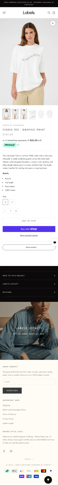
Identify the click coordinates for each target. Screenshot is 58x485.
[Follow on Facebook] (4, 451)
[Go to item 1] (6, 114)
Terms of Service (9, 414)
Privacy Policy (8, 418)
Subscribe (12, 390)
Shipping (6, 405)
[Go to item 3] (24, 114)
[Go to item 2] (15, 114)
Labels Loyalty (8, 423)
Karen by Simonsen (13, 125)
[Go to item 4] (32, 114)
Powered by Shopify (42, 465)
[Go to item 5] (41, 114)
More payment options (29, 235)
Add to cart (29, 221)
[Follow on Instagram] (11, 451)
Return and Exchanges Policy (14, 409)
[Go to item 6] (49, 114)
